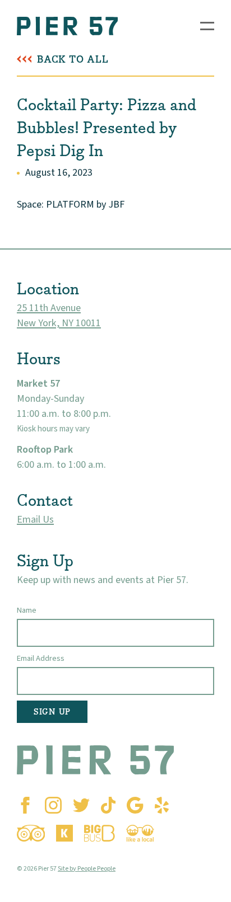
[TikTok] (108, 805)
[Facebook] (25, 805)
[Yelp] (162, 805)
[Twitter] (81, 805)
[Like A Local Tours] (140, 833)
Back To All (73, 60)
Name (26, 610)
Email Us (35, 520)
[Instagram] (53, 805)
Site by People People (87, 868)
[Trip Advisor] (31, 833)
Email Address (40, 658)
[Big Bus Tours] (99, 833)
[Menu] (207, 26)
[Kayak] (64, 833)
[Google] (135, 805)
